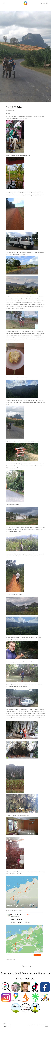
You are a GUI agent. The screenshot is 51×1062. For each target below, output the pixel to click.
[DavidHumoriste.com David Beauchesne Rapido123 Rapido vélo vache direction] (16, 991)
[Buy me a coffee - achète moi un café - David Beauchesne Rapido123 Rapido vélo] (35, 1012)
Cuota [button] (9, 113)
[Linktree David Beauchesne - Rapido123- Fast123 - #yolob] (35, 1002)
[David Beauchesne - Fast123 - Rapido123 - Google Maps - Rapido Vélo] (16, 1002)
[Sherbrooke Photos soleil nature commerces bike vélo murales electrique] (25, 1012)
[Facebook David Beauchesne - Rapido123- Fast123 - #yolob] (45, 991)
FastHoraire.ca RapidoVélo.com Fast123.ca (36, 1025)
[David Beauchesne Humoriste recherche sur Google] (6, 991)
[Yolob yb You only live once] (16, 1012)
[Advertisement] (25, 1046)
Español (5, 1026)
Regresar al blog (26, 966)
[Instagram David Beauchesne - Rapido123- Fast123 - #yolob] (6, 1002)
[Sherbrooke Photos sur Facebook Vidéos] (25, 991)
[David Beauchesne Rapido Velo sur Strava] (25, 1002)
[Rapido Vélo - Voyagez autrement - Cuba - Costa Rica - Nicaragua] (45, 1002)
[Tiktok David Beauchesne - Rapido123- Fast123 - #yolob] (35, 991)
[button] (4, 3)
